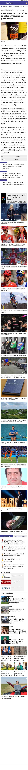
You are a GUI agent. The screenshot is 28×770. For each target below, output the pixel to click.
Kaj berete (6, 536)
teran (2, 156)
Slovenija (3, 159)
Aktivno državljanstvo (14, 6)
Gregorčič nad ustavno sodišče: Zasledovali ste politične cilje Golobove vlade (14, 566)
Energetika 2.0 (5, 6)
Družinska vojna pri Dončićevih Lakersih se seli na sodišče (14, 554)
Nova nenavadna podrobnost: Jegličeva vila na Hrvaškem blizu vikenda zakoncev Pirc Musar (14, 542)
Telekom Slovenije (23, 0)
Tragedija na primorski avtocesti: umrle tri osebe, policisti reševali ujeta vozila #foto (14, 548)
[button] (1, 3)
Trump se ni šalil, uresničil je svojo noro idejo (13, 560)
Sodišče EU (17, 156)
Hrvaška (16, 159)
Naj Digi (22, 6)
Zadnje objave (20, 536)
